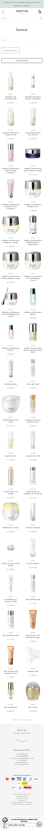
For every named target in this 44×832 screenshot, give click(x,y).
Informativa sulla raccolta (14, 825)
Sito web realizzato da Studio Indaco (21, 802)
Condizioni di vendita (22, 798)
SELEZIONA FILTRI (22, 60)
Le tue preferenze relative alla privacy (24, 820)
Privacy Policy (17, 794)
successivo (27, 720)
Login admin (21, 800)
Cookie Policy (26, 794)
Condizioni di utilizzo (22, 796)
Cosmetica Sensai (10, 50)
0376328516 (23, 760)
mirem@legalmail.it (23, 764)
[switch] (5, 826)
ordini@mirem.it (24, 762)
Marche (4, 40)
